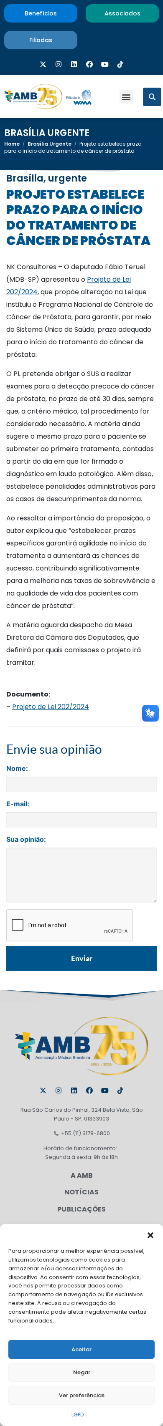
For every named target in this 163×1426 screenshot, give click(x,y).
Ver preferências (81, 1395)
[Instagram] (58, 64)
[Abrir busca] (152, 97)
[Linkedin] (74, 64)
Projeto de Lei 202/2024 (50, 707)
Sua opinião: (26, 839)
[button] (150, 1234)
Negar (81, 1372)
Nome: (17, 768)
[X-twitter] (43, 64)
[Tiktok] (120, 64)
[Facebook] (89, 64)
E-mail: (17, 804)
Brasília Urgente (46, 132)
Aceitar (81, 1349)
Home (12, 143)
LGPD (77, 1414)
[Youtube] (105, 64)
